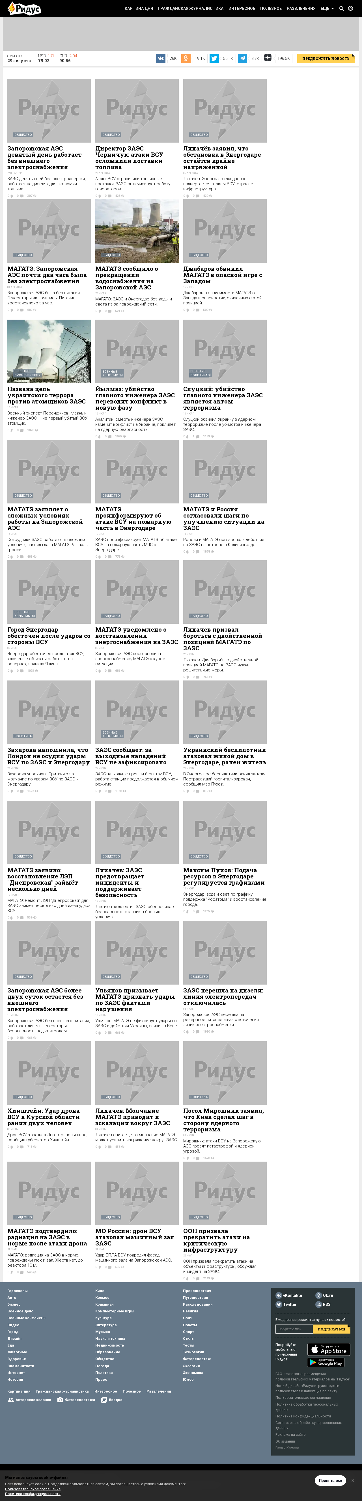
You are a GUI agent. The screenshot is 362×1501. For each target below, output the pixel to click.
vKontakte (292, 1295)
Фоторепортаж (197, 1359)
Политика (199, 375)
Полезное (271, 8)
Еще (325, 8)
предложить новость (326, 58)
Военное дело (20, 1311)
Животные (17, 1352)
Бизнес (14, 1304)
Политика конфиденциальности (303, 1416)
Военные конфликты (112, 373)
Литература (106, 1325)
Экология (191, 1366)
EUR (68, 58)
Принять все (330, 1480)
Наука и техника (110, 1338)
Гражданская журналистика (190, 8)
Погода (102, 1366)
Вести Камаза (287, 1448)
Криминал (104, 1304)
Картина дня (139, 8)
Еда (10, 1345)
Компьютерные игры (114, 1311)
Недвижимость (109, 1345)
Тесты (188, 1345)
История (15, 1379)
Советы (190, 1325)
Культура (103, 1318)
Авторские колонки (33, 1400)
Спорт (188, 1332)
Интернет (16, 1373)
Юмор (188, 1379)
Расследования (198, 1304)
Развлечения (301, 8)
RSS (327, 1304)
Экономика (193, 1373)
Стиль (188, 1338)
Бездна (115, 1400)
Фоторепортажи (80, 1400)
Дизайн (14, 1338)
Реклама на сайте (290, 1434)
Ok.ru (328, 1295)
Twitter (290, 1304)
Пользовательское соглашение (303, 1397)
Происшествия (27, 375)
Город (12, 1332)
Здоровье (16, 1359)
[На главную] (24, 8)
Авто (11, 1297)
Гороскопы (17, 1291)
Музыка (102, 1332)
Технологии (193, 1352)
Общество (23, 135)
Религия (190, 1311)
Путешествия (195, 1297)
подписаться (331, 1329)
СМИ (187, 1318)
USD (46, 58)
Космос (102, 1297)
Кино (99, 1291)
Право (101, 1379)
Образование (107, 1352)
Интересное (242, 8)
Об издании (285, 1441)
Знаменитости (20, 1366)
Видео (13, 1325)
